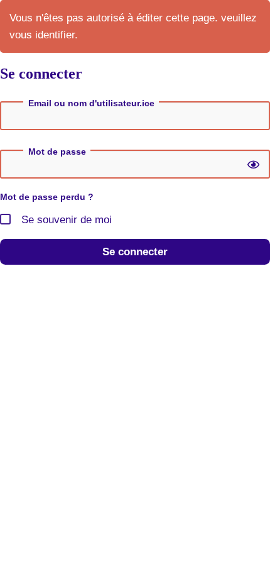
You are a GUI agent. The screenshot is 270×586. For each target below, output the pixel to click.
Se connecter (135, 252)
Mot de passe (57, 151)
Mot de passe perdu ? (47, 197)
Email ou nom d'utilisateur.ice (91, 103)
